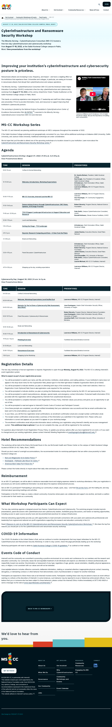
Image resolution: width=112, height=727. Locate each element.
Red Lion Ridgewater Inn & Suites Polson (21, 458)
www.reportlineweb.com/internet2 (38, 583)
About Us (45, 10)
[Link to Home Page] (2, 18)
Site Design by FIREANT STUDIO (13, 714)
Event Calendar (63, 688)
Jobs (40, 693)
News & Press (94, 10)
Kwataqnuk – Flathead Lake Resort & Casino (22, 461)
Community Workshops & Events (26, 17)
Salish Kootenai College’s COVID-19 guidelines (51, 546)
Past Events (43, 17)
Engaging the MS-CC (82, 671)
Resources (79, 660)
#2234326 (31, 682)
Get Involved (58, 10)
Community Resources (76, 10)
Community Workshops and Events (63, 679)
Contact (106, 10)
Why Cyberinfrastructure (65, 671)
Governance (43, 679)
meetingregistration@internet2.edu (82, 432)
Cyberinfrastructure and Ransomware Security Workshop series (26, 143)
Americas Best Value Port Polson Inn (19, 464)
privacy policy (29, 694)
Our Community (44, 686)
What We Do (43, 672)
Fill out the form (82, 488)
